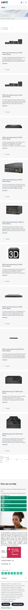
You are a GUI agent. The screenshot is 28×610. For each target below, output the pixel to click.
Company (4, 578)
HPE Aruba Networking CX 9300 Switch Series (12, 307)
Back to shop (3, 18)
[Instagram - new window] (9, 573)
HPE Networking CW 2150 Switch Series (12, 434)
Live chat (6, 497)
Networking (8, 18)
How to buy (7, 509)
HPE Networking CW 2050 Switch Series (12, 392)
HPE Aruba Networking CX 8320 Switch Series (12, 138)
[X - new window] (6, 573)
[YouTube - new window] (18, 573)
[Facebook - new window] (15, 573)
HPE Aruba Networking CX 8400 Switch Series (12, 265)
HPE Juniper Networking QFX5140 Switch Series (13, 350)
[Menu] (26, 2)
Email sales (4, 564)
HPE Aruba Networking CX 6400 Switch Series (12, 95)
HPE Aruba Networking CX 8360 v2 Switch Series (13, 222)
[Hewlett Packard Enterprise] (4, 2)
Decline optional (17, 604)
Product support (8, 501)
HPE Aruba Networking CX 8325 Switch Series (12, 180)
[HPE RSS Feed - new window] (21, 573)
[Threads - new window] (12, 573)
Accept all (6, 604)
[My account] (21, 2)
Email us (6, 505)
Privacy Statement (8, 601)
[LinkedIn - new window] (2, 573)
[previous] (11, 459)
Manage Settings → (6, 608)
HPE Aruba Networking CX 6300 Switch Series (12, 53)
